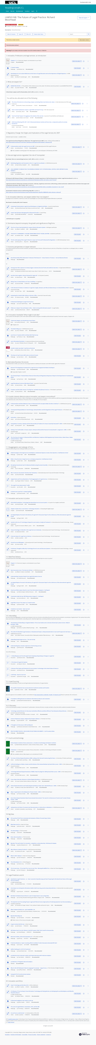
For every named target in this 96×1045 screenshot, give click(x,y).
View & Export (83, 18)
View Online (77, 68)
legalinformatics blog (13, 1019)
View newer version (84, 40)
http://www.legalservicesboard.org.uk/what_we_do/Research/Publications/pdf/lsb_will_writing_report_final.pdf (31, 180)
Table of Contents (11, 34)
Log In (32, 11)
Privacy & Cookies (32, 1034)
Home (7, 11)
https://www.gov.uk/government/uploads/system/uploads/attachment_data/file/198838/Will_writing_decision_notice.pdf (33, 192)
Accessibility (25, 1034)
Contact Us (48, 1034)
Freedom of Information (16, 1034)
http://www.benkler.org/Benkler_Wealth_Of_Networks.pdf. (47, 694)
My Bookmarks (19, 11)
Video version (11, 1022)
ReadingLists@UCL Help (85, 2)
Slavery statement (41, 1034)
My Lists (12, 11)
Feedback (27, 11)
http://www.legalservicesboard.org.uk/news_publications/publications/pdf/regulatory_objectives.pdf (29, 142)
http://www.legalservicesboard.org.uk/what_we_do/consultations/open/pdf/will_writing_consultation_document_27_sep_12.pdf (35, 187)
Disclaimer (7, 1034)
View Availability (76, 61)
